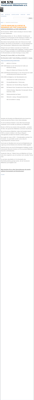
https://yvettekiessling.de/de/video (10, 60)
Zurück (2, 174)
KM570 (2, 22)
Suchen (30, 18)
